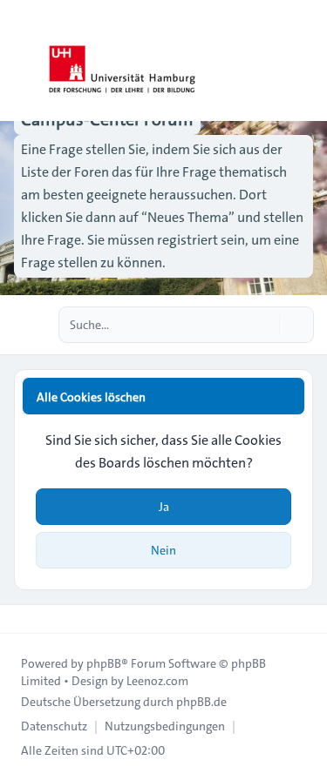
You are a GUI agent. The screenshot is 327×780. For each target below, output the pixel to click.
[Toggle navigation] (306, 61)
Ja (164, 506)
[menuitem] (54, 726)
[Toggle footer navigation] (21, 619)
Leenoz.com (157, 680)
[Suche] (264, 325)
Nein (163, 550)
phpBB (103, 663)
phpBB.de (201, 701)
